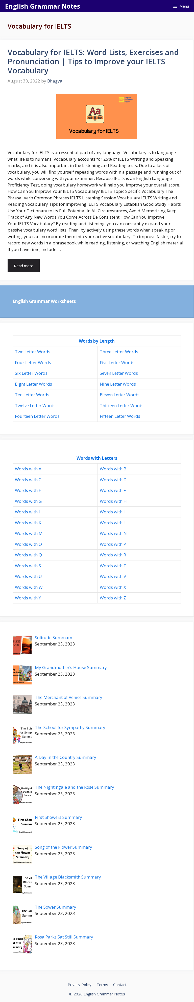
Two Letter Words (32, 351)
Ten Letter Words (32, 395)
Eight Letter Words (33, 384)
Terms (102, 984)
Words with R (113, 555)
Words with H (113, 501)
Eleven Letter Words (119, 395)
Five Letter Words (117, 362)
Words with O (28, 544)
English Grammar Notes (42, 6)
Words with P (113, 544)
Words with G (28, 501)
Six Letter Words (31, 373)
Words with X (113, 587)
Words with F (113, 490)
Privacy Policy (79, 984)
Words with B (113, 469)
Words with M (29, 533)
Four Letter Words (33, 362)
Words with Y (28, 598)
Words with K (28, 523)
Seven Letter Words (119, 373)
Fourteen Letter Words (37, 416)
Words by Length (97, 341)
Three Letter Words (119, 351)
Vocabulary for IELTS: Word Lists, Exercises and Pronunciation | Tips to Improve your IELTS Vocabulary (93, 61)
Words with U (28, 576)
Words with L (113, 523)
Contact (120, 984)
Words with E (28, 490)
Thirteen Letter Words (121, 405)
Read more (23, 265)
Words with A (28, 469)
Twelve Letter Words (35, 405)
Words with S (28, 566)
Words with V (113, 576)
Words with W (29, 587)
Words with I (27, 512)
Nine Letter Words (118, 384)
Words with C (28, 480)
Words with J (112, 512)
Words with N (113, 533)
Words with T (113, 566)
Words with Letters (97, 458)
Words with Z (113, 598)
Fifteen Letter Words (120, 416)
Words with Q (28, 555)
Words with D (113, 480)
